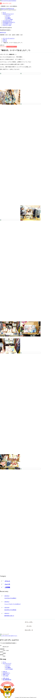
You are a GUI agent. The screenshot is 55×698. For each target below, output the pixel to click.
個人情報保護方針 (7, 679)
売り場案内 (8, 18)
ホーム (4, 12)
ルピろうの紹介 (9, 19)
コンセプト (8, 15)
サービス (7, 16)
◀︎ (29, 622)
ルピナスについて (8, 13)
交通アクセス (7, 23)
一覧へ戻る (29, 626)
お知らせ (7, 20)
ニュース (7, 584)
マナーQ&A (7, 25)
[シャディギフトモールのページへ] (8, 635)
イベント (7, 581)
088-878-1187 (3, 32)
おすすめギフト (9, 22)
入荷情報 (7, 587)
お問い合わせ (6, 678)
